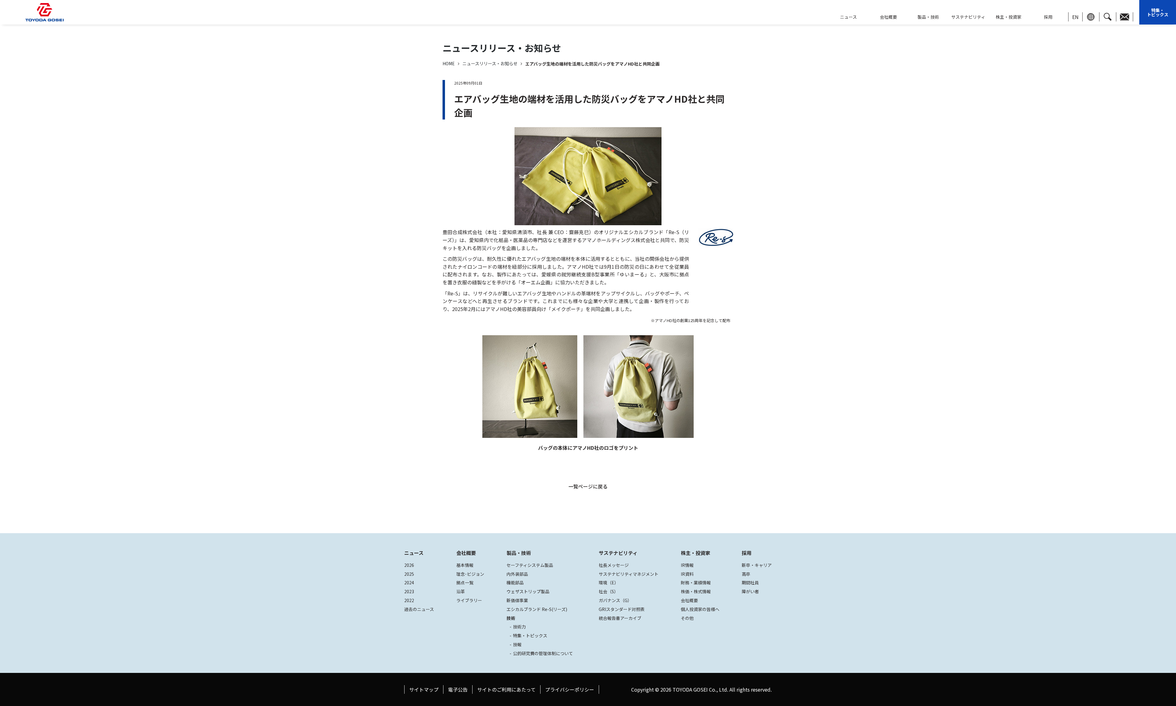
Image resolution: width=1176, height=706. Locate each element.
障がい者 (750, 591)
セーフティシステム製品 (530, 565)
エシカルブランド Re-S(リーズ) (537, 609)
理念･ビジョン (470, 574)
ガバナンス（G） (615, 600)
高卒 (746, 574)
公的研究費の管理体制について (543, 653)
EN (1075, 16)
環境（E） (609, 582)
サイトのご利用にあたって (506, 689)
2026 (409, 565)
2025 (409, 574)
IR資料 (687, 574)
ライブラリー (469, 600)
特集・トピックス (1157, 12)
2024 (409, 582)
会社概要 (888, 17)
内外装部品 (517, 574)
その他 (687, 618)
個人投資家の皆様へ (700, 609)
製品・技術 (519, 552)
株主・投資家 (1008, 17)
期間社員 (750, 582)
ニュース (414, 552)
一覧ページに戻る (588, 486)
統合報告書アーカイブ (620, 618)
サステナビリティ (968, 17)
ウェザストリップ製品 (528, 591)
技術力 (519, 627)
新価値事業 (517, 600)
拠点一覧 (464, 582)
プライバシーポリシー (569, 689)
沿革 (460, 591)
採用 (1048, 17)
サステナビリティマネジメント (628, 574)
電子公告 (458, 689)
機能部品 (515, 582)
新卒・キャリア (757, 565)
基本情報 (464, 565)
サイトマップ (424, 689)
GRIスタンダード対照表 (622, 609)
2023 (409, 591)
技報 (517, 644)
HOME (449, 63)
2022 (409, 600)
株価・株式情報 (696, 591)
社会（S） (608, 591)
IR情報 (687, 565)
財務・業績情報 (696, 582)
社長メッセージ (614, 565)
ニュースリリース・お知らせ (490, 63)
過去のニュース (419, 609)
